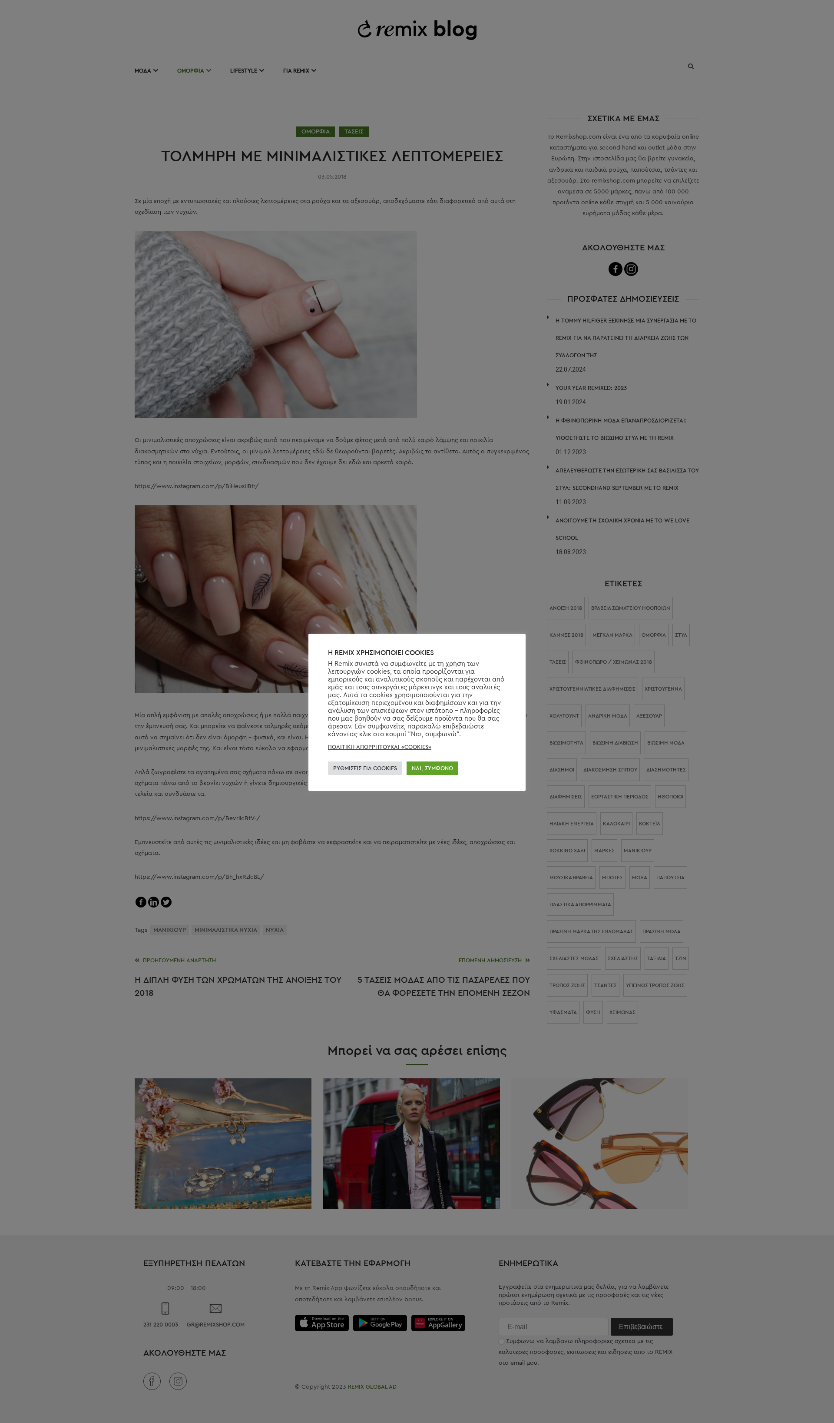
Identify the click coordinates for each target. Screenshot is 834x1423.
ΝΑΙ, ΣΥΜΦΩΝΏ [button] (432, 768)
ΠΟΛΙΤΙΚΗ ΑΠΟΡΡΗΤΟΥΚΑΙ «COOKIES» (379, 747)
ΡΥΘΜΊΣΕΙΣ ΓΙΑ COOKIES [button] (365, 768)
